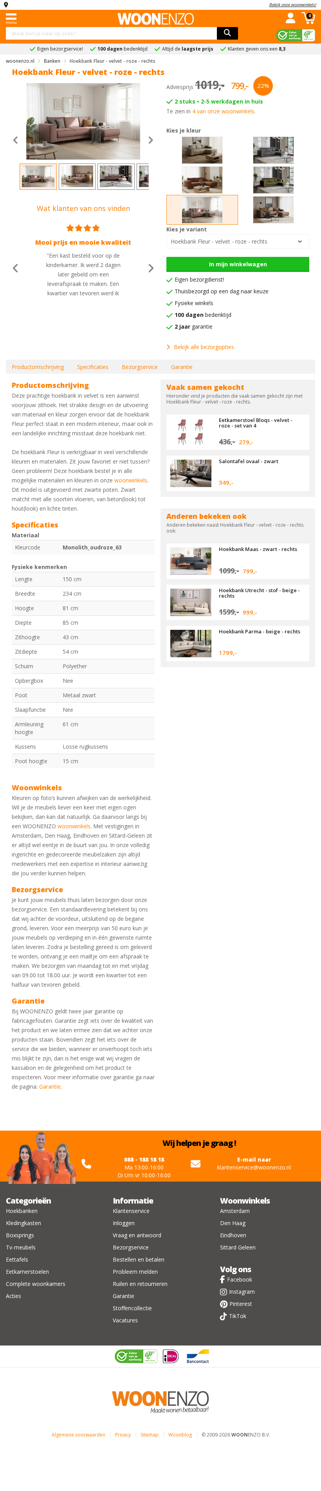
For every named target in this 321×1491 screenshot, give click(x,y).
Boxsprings (20, 1235)
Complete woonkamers (35, 1283)
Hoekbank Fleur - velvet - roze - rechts (219, 241)
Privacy (123, 1434)
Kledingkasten (23, 1223)
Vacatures (125, 1320)
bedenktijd (203, 314)
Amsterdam (235, 1211)
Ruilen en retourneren (140, 1283)
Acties (13, 1296)
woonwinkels (130, 480)
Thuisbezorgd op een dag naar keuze (222, 291)
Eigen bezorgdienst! (199, 279)
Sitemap (150, 1434)
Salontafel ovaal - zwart (248, 461)
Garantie (182, 367)
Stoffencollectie (132, 1308)
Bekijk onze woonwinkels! (292, 4)
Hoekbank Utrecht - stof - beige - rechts (259, 593)
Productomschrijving (38, 367)
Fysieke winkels (194, 303)
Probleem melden (135, 1271)
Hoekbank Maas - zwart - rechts (258, 549)
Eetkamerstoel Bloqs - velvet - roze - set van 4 (255, 422)
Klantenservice (131, 1211)
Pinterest (240, 1303)
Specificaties (92, 367)
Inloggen (124, 1223)
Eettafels (17, 1259)
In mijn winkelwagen (238, 264)
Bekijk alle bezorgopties (204, 347)
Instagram (242, 1291)
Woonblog (180, 1434)
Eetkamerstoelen (27, 1271)
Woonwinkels (245, 1200)
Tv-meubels (21, 1247)
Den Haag (232, 1223)
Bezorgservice (140, 367)
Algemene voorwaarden (78, 1434)
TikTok (237, 1316)
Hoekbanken (22, 1211)
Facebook (239, 1279)
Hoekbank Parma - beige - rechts (259, 631)
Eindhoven (233, 1235)
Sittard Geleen (238, 1247)
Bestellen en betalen (138, 1259)
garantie (194, 326)
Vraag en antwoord (137, 1235)
